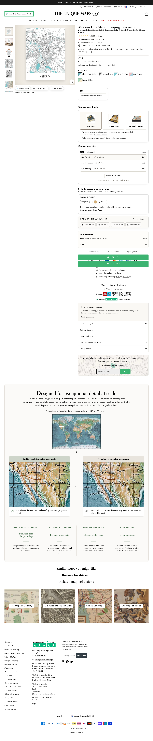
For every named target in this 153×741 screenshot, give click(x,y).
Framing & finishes (87, 336)
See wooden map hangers (116, 138)
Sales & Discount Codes (12, 687)
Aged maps (8, 675)
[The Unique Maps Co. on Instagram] (63, 661)
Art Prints (81, 21)
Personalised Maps (112, 21)
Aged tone (102, 202)
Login (34, 703)
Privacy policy (9, 705)
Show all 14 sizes (113, 176)
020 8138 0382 (40, 655)
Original (84, 202)
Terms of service (10, 709)
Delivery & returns (86, 330)
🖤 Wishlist (118, 7)
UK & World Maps (60, 21)
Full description (85, 52)
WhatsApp (127, 276)
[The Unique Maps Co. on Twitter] (71, 661)
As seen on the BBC (11, 701)
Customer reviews (10, 690)
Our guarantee (85, 349)
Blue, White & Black (90, 74)
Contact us (8, 642)
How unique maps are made (90, 342)
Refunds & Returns (10, 664)
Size (113, 152)
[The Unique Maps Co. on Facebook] (67, 661)
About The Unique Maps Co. (14, 646)
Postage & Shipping (11, 661)
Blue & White (123, 74)
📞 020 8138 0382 (87, 7)
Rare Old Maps (38, 21)
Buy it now (113, 264)
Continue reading (87, 317)
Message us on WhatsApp (44, 659)
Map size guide (9, 668)
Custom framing (10, 679)
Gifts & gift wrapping (11, 694)
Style (83, 91)
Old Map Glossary (11, 698)
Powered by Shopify (76, 732)
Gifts (94, 21)
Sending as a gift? (87, 324)
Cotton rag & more (11, 683)
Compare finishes (100, 135)
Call (118, 276)
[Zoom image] (71, 81)
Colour (82, 70)
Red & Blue (137, 74)
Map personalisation (11, 672)
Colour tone (87, 197)
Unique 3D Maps (10, 657)
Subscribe (81, 655)
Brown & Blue (87, 80)
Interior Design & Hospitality (14, 653)
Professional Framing (11, 649)
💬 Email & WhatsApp (104, 7)
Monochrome (108, 74)
